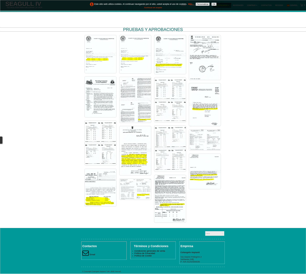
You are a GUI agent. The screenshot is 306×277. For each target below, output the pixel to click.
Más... (191, 4)
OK (214, 4)
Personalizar (203, 4)
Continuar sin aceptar (153, 7)
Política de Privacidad (144, 253)
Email (92, 254)
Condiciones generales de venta (149, 251)
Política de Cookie (143, 256)
